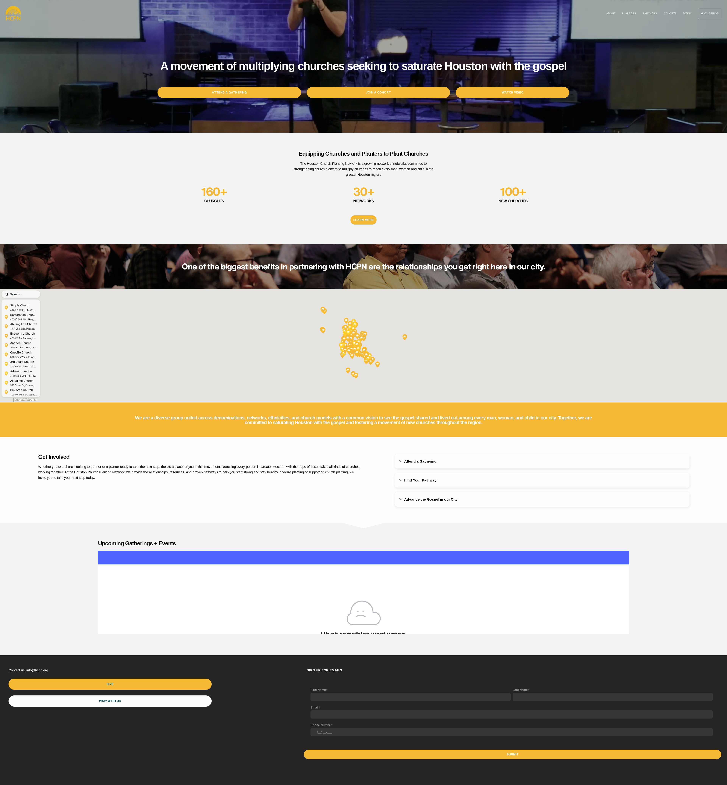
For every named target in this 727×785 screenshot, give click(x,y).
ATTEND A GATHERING (229, 92)
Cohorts (670, 13)
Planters (629, 13)
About (610, 13)
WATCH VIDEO (513, 92)
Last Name (520, 689)
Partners (650, 13)
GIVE (110, 684)
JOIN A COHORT (378, 92)
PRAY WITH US (110, 700)
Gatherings (710, 13)
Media (687, 13)
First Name (318, 689)
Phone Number (321, 725)
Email (314, 707)
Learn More (363, 219)
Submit (513, 754)
